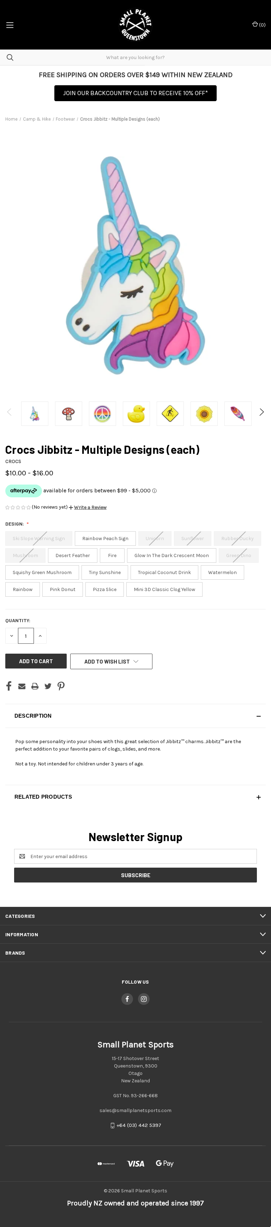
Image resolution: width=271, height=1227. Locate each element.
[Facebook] (8, 686)
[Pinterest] (61, 686)
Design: (15, 524)
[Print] (34, 686)
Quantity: (17, 620)
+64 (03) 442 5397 (138, 1125)
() (262, 25)
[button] (88, 507)
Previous (10, 414)
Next (261, 414)
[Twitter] (48, 686)
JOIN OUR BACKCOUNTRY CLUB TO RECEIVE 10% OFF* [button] (135, 93)
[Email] (21, 686)
